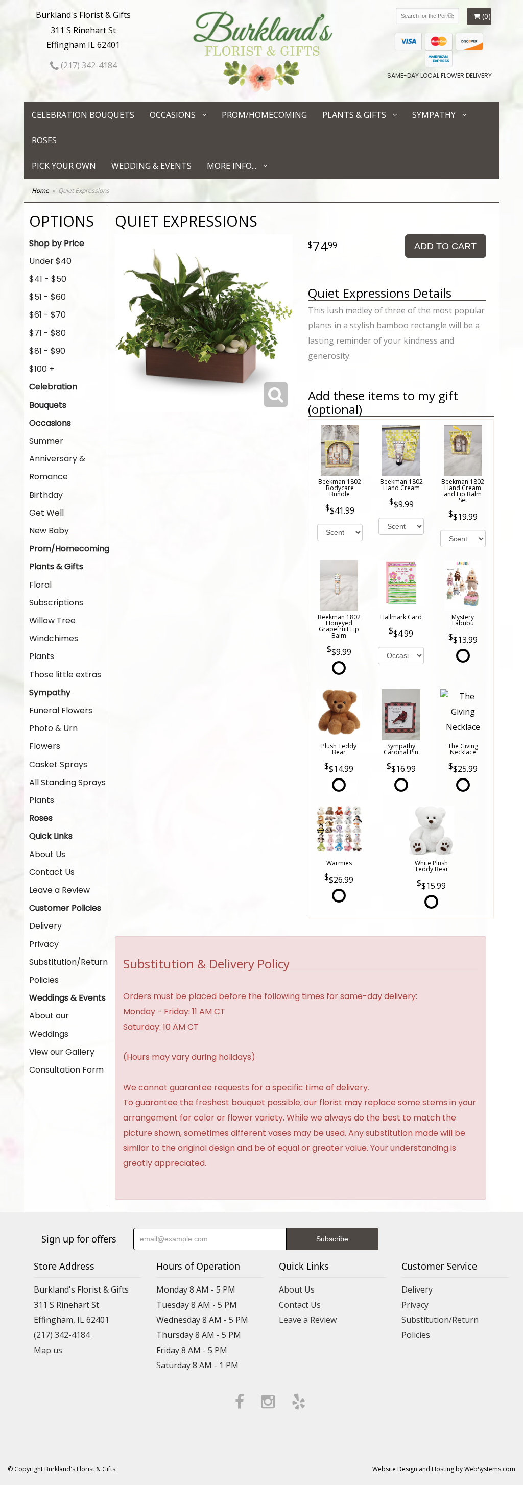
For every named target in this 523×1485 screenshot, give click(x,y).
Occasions (173, 114)
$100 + (41, 369)
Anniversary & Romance (57, 467)
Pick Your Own (64, 166)
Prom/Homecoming (264, 114)
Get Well (46, 513)
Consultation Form (66, 1070)
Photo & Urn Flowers (53, 737)
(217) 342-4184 (88, 65)
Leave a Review (59, 890)
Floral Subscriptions (56, 593)
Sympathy (434, 114)
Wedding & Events (151, 166)
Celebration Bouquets (83, 114)
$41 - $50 (47, 279)
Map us (48, 1350)
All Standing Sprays (67, 782)
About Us (47, 854)
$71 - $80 (47, 333)
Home (40, 190)
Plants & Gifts (354, 114)
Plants (41, 656)
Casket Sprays (58, 764)
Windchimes (53, 638)
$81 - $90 (47, 351)
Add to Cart (445, 246)
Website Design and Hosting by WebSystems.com (443, 1469)
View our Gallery (61, 1052)
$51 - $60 (47, 297)
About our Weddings (49, 1024)
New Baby (49, 531)
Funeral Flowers (60, 710)
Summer (46, 441)
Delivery (45, 926)
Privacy (44, 944)
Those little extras (65, 674)
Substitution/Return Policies (68, 971)
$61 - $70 (47, 315)
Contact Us (52, 872)
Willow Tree (52, 620)
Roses (44, 140)
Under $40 (50, 261)
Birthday (46, 495)
